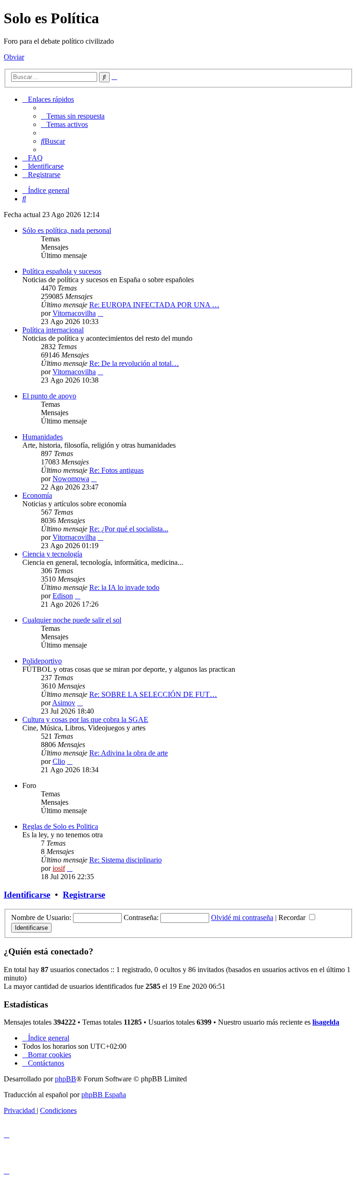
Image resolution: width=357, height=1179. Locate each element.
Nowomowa (71, 479)
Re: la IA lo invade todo (124, 587)
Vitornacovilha (74, 313)
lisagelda (325, 1022)
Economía (37, 495)
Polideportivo (42, 661)
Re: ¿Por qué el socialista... (128, 529)
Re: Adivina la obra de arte (128, 753)
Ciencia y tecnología (52, 554)
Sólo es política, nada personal (66, 230)
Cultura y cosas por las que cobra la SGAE (85, 719)
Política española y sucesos (61, 271)
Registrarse (84, 895)
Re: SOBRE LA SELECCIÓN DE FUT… (153, 694)
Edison (63, 596)
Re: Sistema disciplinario (125, 860)
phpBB (65, 1079)
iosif (59, 868)
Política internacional (53, 330)
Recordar (292, 917)
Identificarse (27, 895)
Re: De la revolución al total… (134, 363)
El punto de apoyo (49, 396)
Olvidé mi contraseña (242, 917)
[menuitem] (73, 116)
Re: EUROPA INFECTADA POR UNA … (154, 305)
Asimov (63, 703)
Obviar (14, 57)
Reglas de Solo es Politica (60, 826)
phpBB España (103, 1095)
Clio (59, 761)
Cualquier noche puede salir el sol (71, 620)
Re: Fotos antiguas (116, 470)
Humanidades (42, 437)
